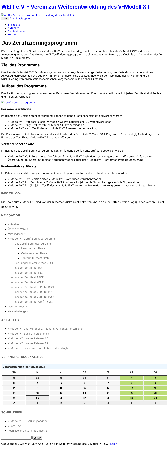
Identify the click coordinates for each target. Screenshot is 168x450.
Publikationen (16, 31)
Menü (5, 18)
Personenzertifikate (33, 248)
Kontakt (12, 34)
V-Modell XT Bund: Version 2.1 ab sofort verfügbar (39, 348)
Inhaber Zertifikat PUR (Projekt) (34, 301)
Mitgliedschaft (17, 233)
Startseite (14, 24)
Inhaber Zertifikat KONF (29, 282)
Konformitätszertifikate (35, 258)
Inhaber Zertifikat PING (28, 272)
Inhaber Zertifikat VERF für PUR (34, 296)
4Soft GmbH (15, 426)
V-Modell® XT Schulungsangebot (28, 421)
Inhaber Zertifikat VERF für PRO (34, 292)
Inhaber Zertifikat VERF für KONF (34, 287)
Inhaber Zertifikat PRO (28, 267)
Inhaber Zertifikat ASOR (29, 277)
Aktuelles (13, 28)
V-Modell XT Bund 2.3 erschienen (28, 333)
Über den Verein (18, 229)
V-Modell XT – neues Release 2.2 (28, 343)
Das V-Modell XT (18, 306)
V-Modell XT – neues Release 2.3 (28, 338)
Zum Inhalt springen (22, 18)
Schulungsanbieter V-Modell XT (33, 263)
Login (113, 443)
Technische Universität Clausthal (28, 430)
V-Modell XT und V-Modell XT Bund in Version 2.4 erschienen (45, 328)
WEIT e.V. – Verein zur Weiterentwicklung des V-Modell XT (75, 6)
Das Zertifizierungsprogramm (32, 243)
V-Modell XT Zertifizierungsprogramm (31, 238)
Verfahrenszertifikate (34, 253)
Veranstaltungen (18, 311)
